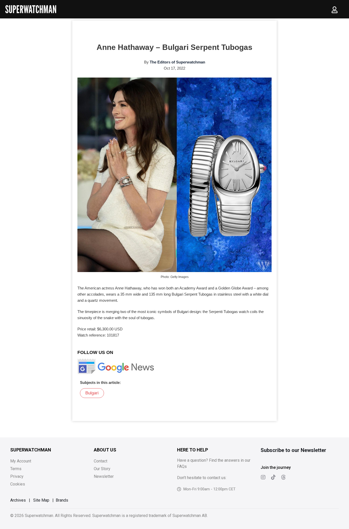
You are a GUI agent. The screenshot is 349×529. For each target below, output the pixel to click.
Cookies (17, 484)
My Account (20, 461)
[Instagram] (263, 477)
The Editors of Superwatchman (177, 62)
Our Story (102, 468)
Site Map (41, 500)
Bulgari (92, 393)
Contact (100, 461)
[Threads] (283, 477)
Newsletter (104, 476)
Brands (62, 500)
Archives (18, 500)
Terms (15, 468)
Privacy (17, 476)
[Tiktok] (273, 477)
